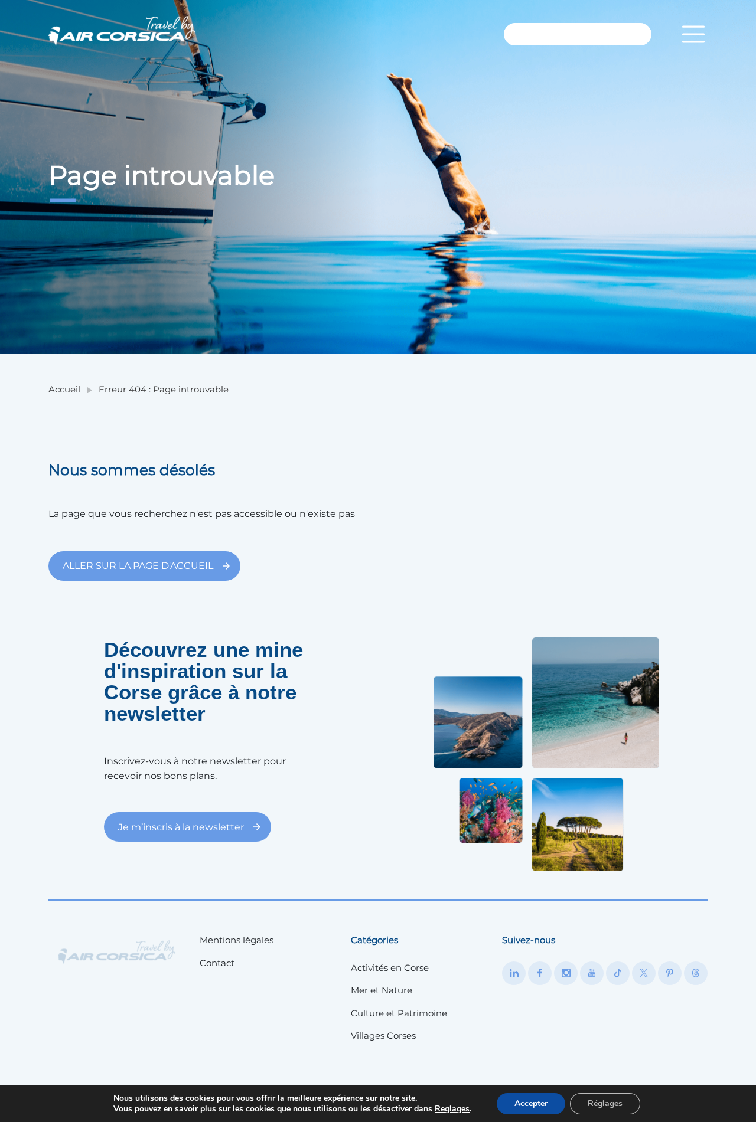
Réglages (605, 1103)
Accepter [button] (531, 1103)
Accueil (64, 389)
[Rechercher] (624, 34)
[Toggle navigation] (693, 34)
